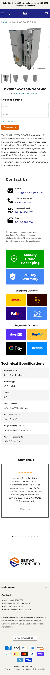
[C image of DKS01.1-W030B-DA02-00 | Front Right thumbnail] (15, 78)
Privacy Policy (27, 666)
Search (16, 666)
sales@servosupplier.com (29, 192)
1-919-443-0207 (24, 212)
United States (24, 638)
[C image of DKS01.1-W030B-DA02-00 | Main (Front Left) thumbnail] (6, 78)
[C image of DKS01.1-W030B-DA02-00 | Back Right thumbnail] (35, 78)
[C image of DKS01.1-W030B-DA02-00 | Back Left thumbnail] (25, 78)
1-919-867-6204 (24, 222)
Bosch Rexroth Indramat (25, 93)
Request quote (10, 127)
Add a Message (9, 121)
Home (4, 22)
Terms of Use (40, 669)
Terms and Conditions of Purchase (18, 669)
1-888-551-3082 (24, 202)
